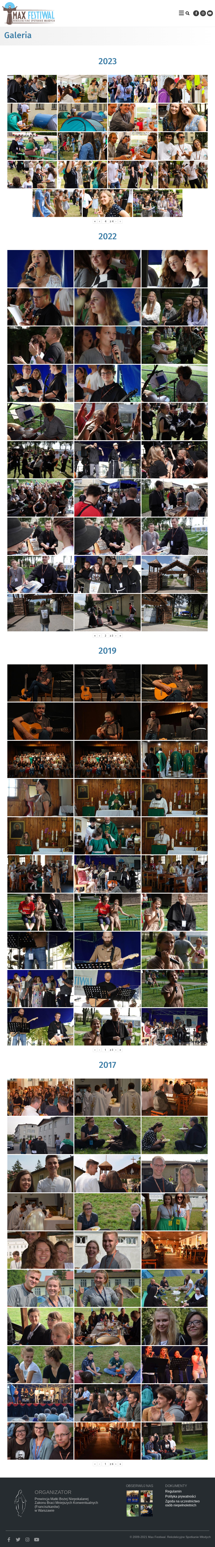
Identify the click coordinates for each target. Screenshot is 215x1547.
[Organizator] (20, 1503)
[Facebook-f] (196, 13)
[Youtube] (210, 13)
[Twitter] (18, 1539)
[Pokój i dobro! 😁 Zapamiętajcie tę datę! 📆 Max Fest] (133, 1496)
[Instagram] (203, 13)
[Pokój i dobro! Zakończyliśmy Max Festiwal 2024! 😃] (133, 1510)
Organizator (53, 1492)
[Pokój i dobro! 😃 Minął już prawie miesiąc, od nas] (147, 1496)
